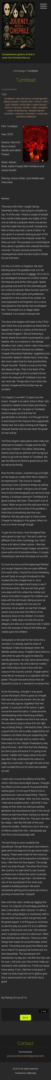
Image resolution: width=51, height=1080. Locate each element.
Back (25, 1017)
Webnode (31, 1073)
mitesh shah (26, 101)
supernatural (39, 104)
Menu (43, 6)
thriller (26, 107)
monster (8, 113)
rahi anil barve (23, 98)
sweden (42, 107)
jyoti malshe (11, 104)
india (34, 107)
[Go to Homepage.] (19, 26)
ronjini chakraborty (17, 110)
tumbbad (9, 98)
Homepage (19, 71)
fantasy (17, 107)
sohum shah (41, 101)
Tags (4, 94)
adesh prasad (11, 101)
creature (19, 113)
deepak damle (36, 110)
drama (8, 107)
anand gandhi (39, 98)
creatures (42, 113)
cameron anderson (26, 116)
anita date (25, 104)
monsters (30, 113)
